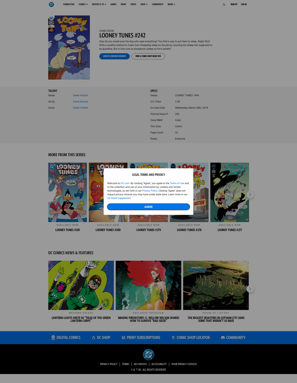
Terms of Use (177, 183)
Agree (148, 206)
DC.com (125, 183)
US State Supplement (119, 198)
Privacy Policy (149, 190)
